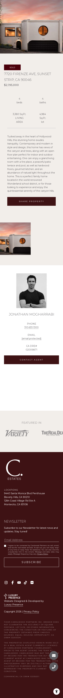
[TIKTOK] (25, 582)
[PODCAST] (32, 582)
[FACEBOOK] (12, 582)
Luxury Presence (13, 604)
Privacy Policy (42, 554)
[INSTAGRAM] (6, 582)
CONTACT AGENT (31, 359)
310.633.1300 (31, 327)
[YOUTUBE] (19, 582)
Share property (31, 201)
